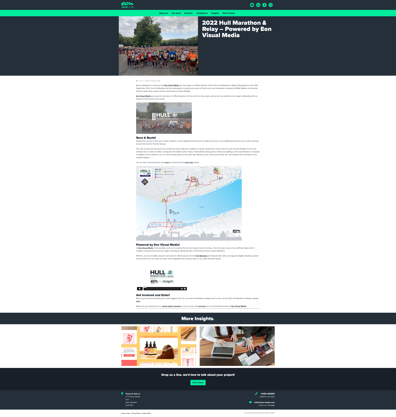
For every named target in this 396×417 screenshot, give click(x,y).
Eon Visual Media (171, 85)
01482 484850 (268, 393)
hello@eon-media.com (264, 402)
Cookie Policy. (146, 413)
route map (188, 162)
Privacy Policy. (136, 413)
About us (163, 13)
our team (202, 306)
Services (188, 13)
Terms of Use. (125, 413)
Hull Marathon (201, 255)
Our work (176, 13)
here (167, 162)
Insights (215, 13)
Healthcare (202, 13)
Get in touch (229, 13)
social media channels (171, 306)
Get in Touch (198, 382)
